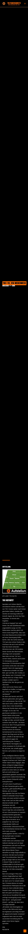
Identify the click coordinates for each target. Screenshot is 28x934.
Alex (14, 285)
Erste (11, 285)
